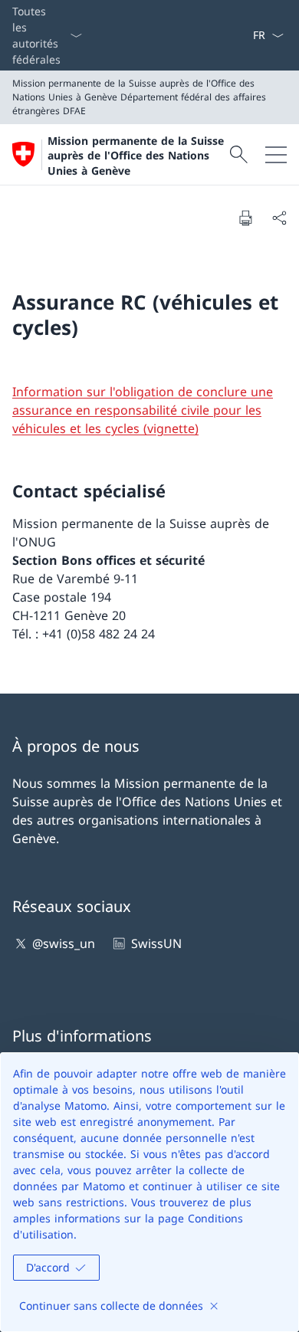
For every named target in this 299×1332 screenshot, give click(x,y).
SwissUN (156, 943)
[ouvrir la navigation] (276, 154)
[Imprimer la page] (245, 218)
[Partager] (279, 218)
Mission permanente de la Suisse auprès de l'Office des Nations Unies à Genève (136, 155)
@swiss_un (63, 943)
